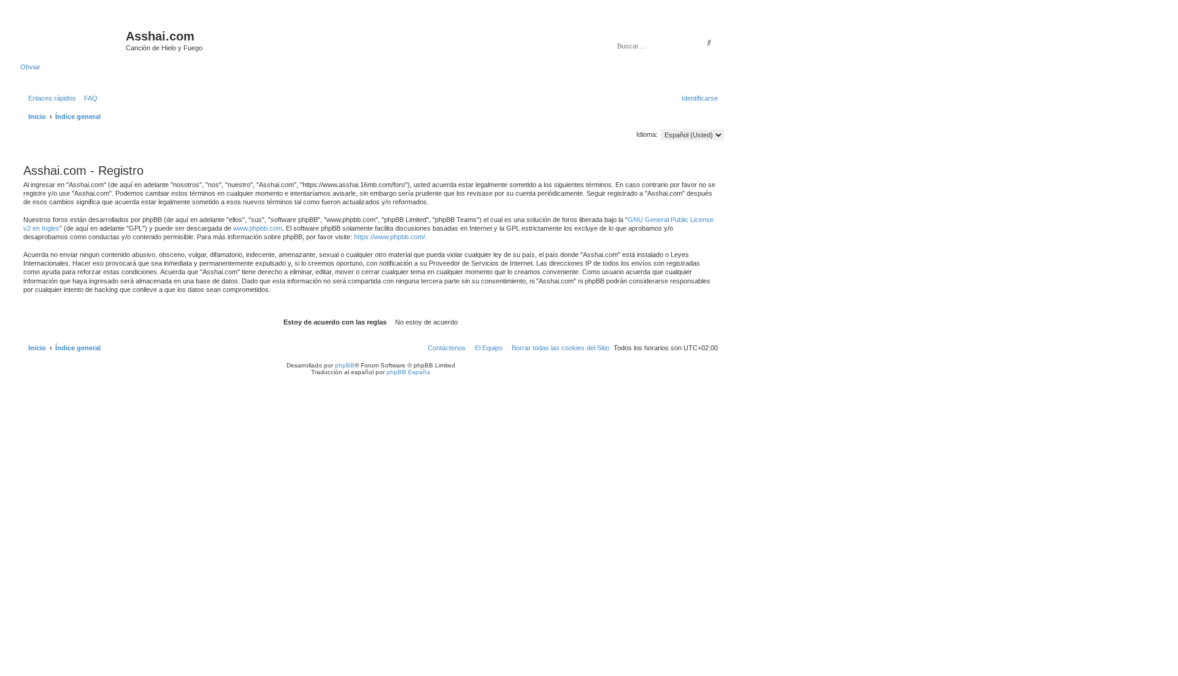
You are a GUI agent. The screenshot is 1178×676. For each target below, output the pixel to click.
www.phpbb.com (257, 228)
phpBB (345, 365)
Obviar (30, 67)
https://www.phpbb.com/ (389, 236)
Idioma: (647, 134)
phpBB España (408, 372)
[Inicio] (73, 40)
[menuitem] (88, 98)
